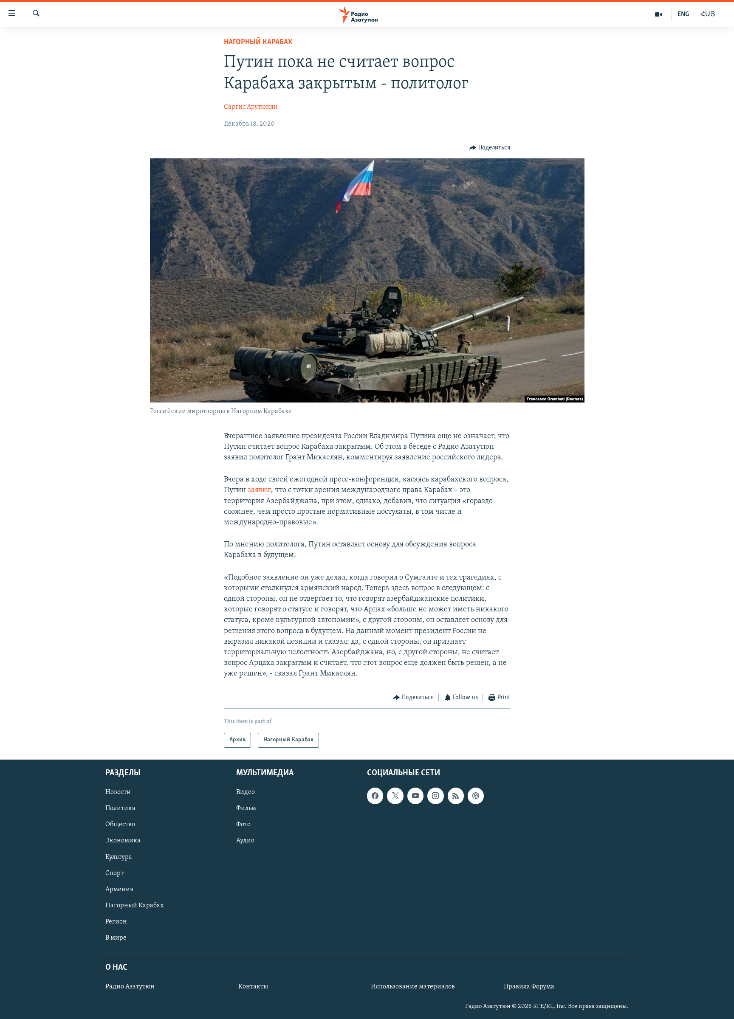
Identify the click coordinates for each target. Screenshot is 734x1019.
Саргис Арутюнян (251, 107)
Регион (116, 921)
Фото (243, 824)
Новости (118, 792)
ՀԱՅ (707, 14)
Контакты (253, 986)
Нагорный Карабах (258, 42)
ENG (683, 14)
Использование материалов (413, 986)
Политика (120, 808)
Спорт (114, 873)
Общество (120, 824)
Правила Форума (529, 986)
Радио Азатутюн (130, 986)
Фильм (246, 808)
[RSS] (456, 796)
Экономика (123, 840)
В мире (116, 938)
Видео (245, 792)
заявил (259, 490)
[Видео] (659, 14)
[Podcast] (476, 796)
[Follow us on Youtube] (415, 796)
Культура (118, 856)
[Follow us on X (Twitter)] (395, 796)
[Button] (489, 147)
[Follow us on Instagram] (435, 796)
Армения (119, 889)
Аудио (245, 840)
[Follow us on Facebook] (375, 796)
